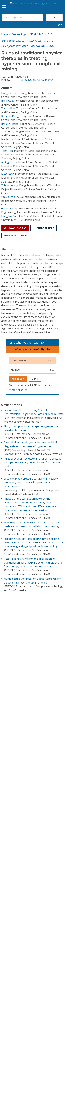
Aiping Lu (6, 162)
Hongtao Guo (9, 216)
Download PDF (17, 228)
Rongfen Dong (10, 116)
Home (4, 34)
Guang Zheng (9, 208)
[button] (60, 25)
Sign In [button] (45, 349)
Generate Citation (15, 235)
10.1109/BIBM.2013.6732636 (36, 80)
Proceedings (19, 34)
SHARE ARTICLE (45, 228)
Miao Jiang (7, 174)
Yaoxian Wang (9, 197)
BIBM (32, 34)
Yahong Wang (9, 185)
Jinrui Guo (7, 100)
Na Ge (5, 139)
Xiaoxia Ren (8, 108)
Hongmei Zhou (10, 93)
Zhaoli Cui (7, 131)
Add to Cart (18, 378)
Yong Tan (7, 150)
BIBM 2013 (45, 34)
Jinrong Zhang (9, 124)
